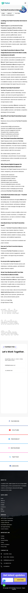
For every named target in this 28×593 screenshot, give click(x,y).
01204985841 (7, 566)
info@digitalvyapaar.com (10, 365)
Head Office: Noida (8, 553)
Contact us (3, 506)
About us (3, 500)
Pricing (2, 542)
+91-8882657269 (8, 370)
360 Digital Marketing (5, 526)
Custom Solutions (4, 528)
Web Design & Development (7, 518)
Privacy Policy (4, 546)
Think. (10, 311)
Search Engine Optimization (7, 520)
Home (3, 13)
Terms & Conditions (5, 544)
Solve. (9, 333)
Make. (10, 322)
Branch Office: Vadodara (9, 557)
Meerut (9, 13)
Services (3, 502)
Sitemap (2, 511)
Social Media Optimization (6, 524)
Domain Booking (4, 540)
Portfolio (2, 504)
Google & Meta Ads (5, 522)
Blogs (2, 509)
